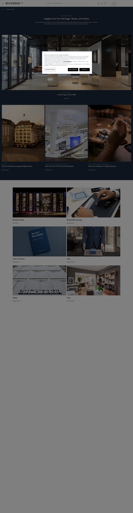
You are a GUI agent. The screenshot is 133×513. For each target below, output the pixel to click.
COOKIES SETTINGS (49, 69)
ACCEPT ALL (84, 69)
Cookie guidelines (67, 61)
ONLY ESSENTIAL (73, 69)
